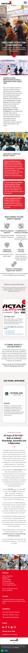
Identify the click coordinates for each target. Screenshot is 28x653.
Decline (6, 650)
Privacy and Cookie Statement (10, 617)
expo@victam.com (11, 585)
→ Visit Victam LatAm (9, 331)
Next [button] (26, 317)
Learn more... (23, 647)
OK (2, 650)
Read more (7, 177)
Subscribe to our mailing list (10, 634)
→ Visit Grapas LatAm (9, 332)
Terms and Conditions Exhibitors (11, 612)
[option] (14, 317)
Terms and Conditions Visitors (10, 614)
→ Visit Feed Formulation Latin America (13, 334)
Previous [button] (1, 317)
